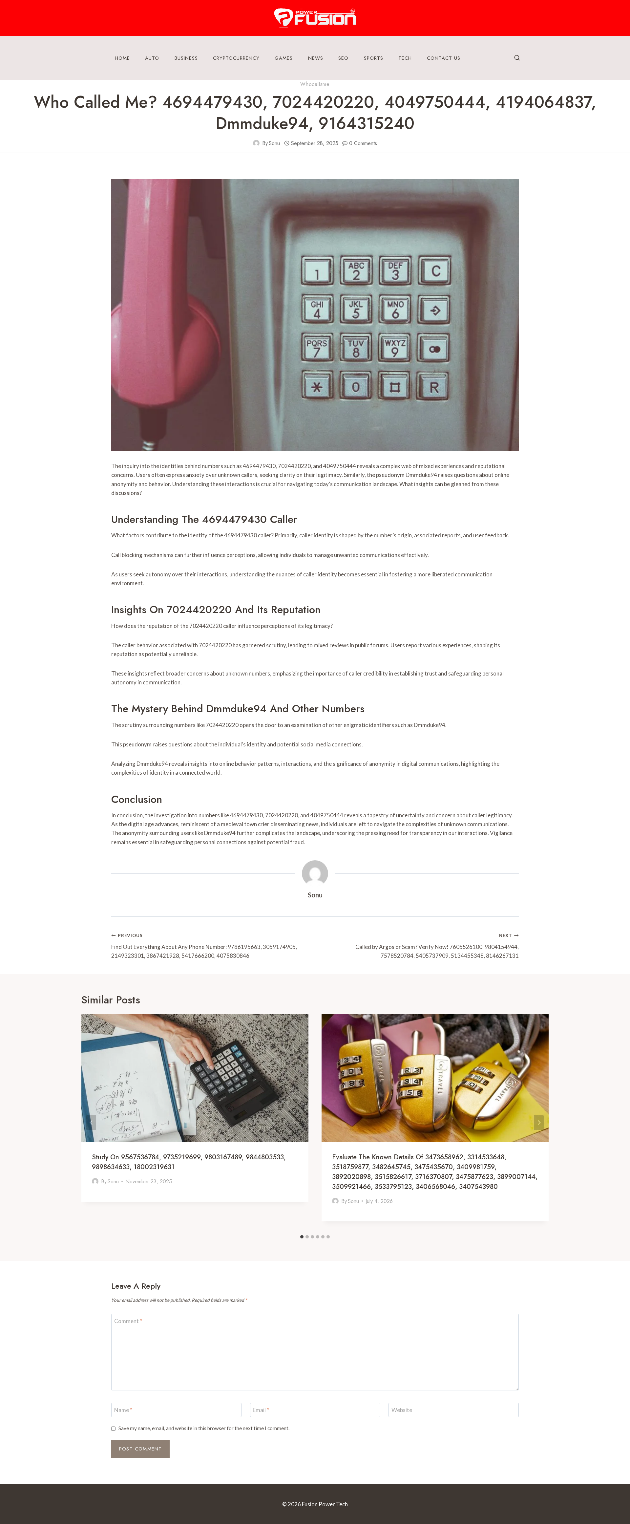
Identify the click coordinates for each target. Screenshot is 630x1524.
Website (401, 1409)
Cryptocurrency (236, 58)
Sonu (274, 143)
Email (261, 1409)
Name (123, 1409)
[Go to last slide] (91, 1122)
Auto (152, 58)
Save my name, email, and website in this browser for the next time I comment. (203, 1428)
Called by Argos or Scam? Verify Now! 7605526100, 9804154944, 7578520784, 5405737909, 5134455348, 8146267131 (437, 946)
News (315, 58)
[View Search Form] (517, 58)
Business (186, 58)
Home (122, 58)
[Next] (539, 1122)
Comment (128, 1321)
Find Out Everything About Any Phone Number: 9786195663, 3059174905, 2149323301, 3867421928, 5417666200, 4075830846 (204, 946)
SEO (343, 58)
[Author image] (256, 143)
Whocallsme (315, 84)
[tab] (302, 1236)
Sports (373, 58)
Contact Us (443, 58)
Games (284, 58)
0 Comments (363, 143)
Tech (405, 58)
